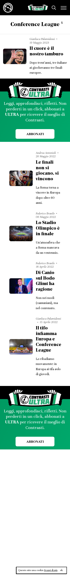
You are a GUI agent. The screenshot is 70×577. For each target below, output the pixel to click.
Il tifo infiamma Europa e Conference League (48, 339)
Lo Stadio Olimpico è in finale (48, 228)
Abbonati (35, 134)
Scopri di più (50, 570)
